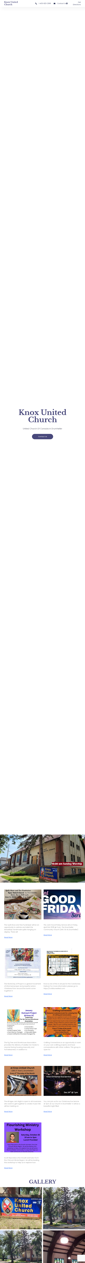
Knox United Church (11, 3)
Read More (8, 937)
